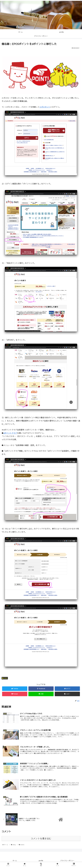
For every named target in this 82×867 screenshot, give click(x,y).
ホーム (15, 861)
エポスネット (44, 107)
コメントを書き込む (41, 838)
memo (5, 678)
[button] (76, 444)
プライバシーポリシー (67, 861)
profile (41, 861)
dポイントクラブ (10, 433)
